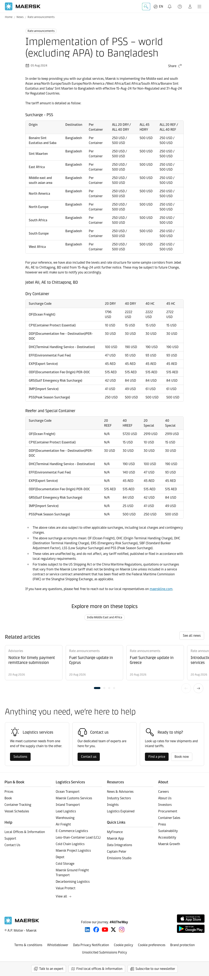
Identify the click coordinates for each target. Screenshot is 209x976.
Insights (113, 805)
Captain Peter (116, 851)
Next (198, 688)
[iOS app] (191, 918)
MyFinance (115, 832)
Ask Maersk (146, 6)
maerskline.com (161, 589)
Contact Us (12, 845)
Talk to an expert (51, 969)
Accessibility (167, 837)
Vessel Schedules (16, 811)
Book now (182, 757)
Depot (60, 857)
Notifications (170, 4)
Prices (8, 792)
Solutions (20, 757)
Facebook (96, 929)
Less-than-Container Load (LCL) (78, 837)
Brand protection (182, 945)
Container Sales (169, 818)
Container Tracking (17, 805)
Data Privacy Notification (91, 945)
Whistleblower (57, 945)
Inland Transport (68, 805)
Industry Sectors (119, 798)
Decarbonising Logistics (73, 882)
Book (8, 798)
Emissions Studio (119, 858)
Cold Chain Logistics (70, 844)
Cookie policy (123, 945)
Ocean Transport (67, 792)
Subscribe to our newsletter (155, 969)
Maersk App (115, 838)
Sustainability (168, 831)
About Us (164, 798)
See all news (192, 636)
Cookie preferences (151, 945)
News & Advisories (120, 792)
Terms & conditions (28, 945)
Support (180, 6)
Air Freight (63, 824)
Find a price (156, 757)
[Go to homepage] (23, 6)
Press (162, 824)
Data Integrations (119, 845)
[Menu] (199, 6)
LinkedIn (87, 929)
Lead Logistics (66, 811)
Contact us (88, 757)
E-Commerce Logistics (72, 831)
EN (161, 6)
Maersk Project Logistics (73, 850)
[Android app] (191, 929)
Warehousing (65, 818)
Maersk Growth (169, 844)
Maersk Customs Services (74, 798)
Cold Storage (65, 864)
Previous (186, 688)
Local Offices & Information (24, 832)
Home (8, 17)
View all (61, 896)
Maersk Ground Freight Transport (72, 872)
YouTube (105, 929)
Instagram (121, 929)
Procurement (167, 811)
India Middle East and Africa (104, 617)
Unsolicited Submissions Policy (104, 952)
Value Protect (65, 888)
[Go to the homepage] (21, 923)
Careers (163, 792)
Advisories (15, 651)
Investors (165, 805)
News (20, 17)
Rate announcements (41, 17)
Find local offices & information (99, 969)
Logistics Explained (121, 811)
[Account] (190, 6)
